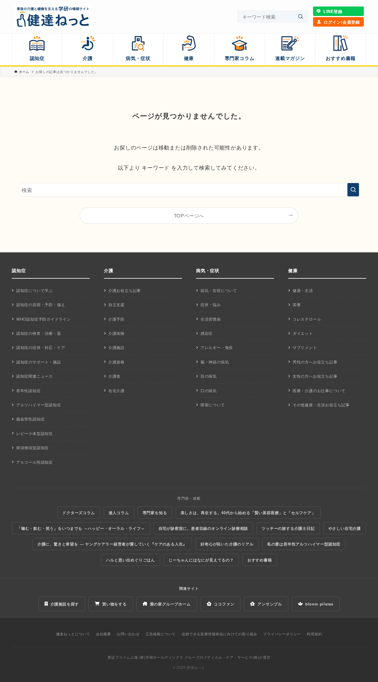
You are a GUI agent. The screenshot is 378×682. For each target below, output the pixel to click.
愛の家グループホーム (170, 604)
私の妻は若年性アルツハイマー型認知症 (303, 544)
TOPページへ (189, 215)
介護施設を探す (64, 604)
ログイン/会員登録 (342, 22)
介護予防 (116, 319)
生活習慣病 (211, 319)
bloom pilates (319, 604)
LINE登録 (333, 11)
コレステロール (307, 319)
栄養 (297, 304)
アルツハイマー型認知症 (38, 404)
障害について (213, 404)
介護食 (114, 376)
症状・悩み (211, 304)
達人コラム (119, 512)
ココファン (224, 604)
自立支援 (116, 304)
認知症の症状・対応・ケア (40, 347)
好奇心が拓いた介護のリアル (227, 544)
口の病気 (209, 390)
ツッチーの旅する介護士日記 (288, 528)
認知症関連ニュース (34, 376)
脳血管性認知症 (30, 419)
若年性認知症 (28, 390)
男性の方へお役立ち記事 (315, 362)
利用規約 (314, 633)
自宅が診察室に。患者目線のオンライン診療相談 (203, 528)
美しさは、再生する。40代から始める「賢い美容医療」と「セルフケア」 (248, 512)
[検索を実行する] (353, 190)
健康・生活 (303, 290)
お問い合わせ (128, 633)
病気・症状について (219, 290)
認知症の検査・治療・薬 (38, 333)
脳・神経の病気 (215, 362)
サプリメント (305, 347)
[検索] (300, 16)
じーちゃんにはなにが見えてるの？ (201, 560)
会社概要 (103, 633)
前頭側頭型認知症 (32, 447)
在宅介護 (116, 390)
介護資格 (116, 362)
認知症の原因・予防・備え (40, 304)
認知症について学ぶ (34, 290)
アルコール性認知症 (34, 462)
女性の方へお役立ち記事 (315, 376)
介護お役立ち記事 (124, 290)
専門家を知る (155, 512)
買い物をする (114, 604)
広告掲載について (161, 633)
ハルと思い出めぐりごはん (130, 560)
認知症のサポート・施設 (38, 362)
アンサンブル (270, 604)
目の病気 (209, 376)
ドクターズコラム (78, 512)
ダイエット (303, 333)
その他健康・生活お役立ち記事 (321, 404)
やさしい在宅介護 (344, 528)
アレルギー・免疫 (217, 347)
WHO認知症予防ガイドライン (43, 319)
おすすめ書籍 (259, 560)
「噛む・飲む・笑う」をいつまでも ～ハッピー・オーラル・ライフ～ (81, 528)
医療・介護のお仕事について (319, 390)
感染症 (207, 333)
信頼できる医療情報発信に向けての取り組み (219, 633)
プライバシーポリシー (282, 633)
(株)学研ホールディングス (161, 657)
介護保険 (116, 333)
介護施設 (116, 347)
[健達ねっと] (53, 16)
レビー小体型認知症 (34, 433)
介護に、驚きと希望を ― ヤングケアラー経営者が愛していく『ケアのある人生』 (112, 544)
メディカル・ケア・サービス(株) (231, 657)
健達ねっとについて (73, 633)
